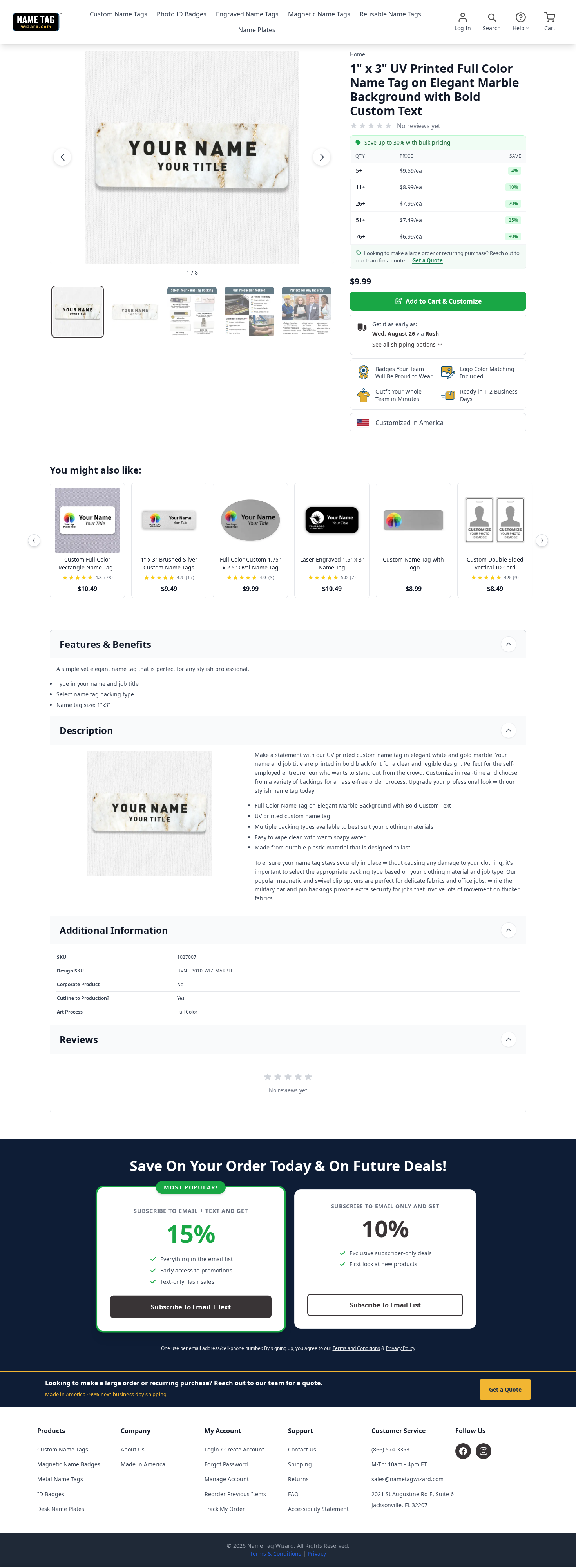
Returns (298, 1479)
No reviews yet (418, 125)
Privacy (317, 1553)
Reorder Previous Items (235, 1494)
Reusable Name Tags (390, 14)
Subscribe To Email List (385, 1305)
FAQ (293, 1494)
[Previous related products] (34, 540)
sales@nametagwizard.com (407, 1479)
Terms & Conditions (275, 1553)
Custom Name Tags (118, 14)
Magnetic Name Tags (319, 14)
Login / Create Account (234, 1449)
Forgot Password (226, 1464)
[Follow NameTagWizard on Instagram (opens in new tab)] (483, 1451)
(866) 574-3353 (390, 1449)
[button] (62, 157)
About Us (133, 1449)
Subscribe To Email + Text (191, 1307)
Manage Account (227, 1479)
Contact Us (302, 1449)
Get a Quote (505, 1389)
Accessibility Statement (318, 1509)
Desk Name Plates (60, 1509)
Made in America (143, 1464)
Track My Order (225, 1509)
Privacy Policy (400, 1348)
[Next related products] (542, 540)
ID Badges (50, 1494)
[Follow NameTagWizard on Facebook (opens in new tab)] (463, 1451)
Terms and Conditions (356, 1348)
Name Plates (256, 29)
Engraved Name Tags (247, 14)
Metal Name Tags (60, 1479)
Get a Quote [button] (427, 260)
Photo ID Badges (181, 14)
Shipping (300, 1464)
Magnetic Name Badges (68, 1464)
